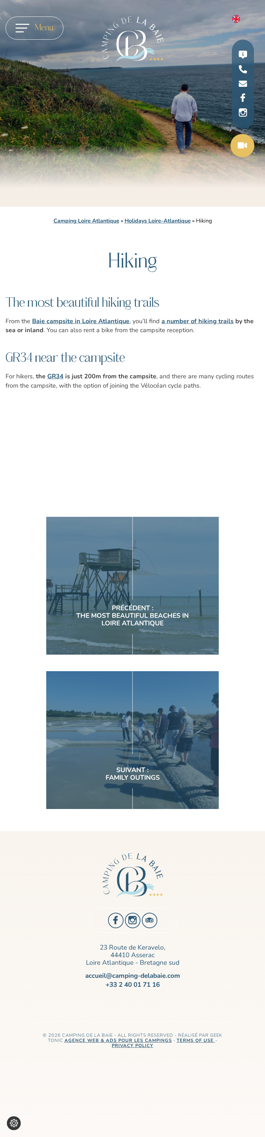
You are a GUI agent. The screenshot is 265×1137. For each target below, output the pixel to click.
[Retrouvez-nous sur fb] (243, 98)
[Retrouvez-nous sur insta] (243, 113)
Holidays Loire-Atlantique (158, 221)
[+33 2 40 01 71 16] (243, 70)
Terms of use (196, 1040)
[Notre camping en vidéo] (242, 147)
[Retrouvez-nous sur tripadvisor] (149, 920)
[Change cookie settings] (14, 1123)
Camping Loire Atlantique (86, 221)
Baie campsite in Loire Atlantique (80, 321)
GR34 (55, 376)
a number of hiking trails (197, 321)
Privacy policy (132, 1046)
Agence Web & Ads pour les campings (118, 1040)
